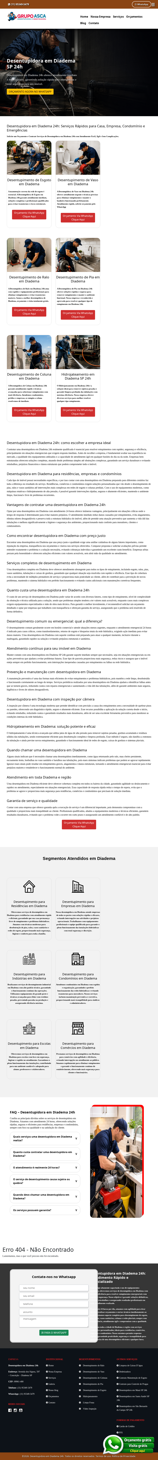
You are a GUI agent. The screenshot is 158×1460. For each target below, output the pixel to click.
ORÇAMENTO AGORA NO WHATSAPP (30, 91)
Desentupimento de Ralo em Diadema (29, 279)
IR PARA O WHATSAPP (54, 1332)
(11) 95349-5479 (19, 4)
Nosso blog (53, 1390)
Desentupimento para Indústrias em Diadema (29, 976)
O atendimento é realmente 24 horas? (45, 1167)
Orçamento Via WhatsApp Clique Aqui (79, 824)
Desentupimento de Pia (92, 1384)
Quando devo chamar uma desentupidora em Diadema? (45, 1196)
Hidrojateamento (90, 1396)
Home (84, 16)
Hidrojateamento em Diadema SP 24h (78, 376)
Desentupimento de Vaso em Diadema (78, 182)
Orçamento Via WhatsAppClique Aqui (29, 214)
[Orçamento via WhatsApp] (128, 1444)
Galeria (51, 1384)
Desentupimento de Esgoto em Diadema (29, 182)
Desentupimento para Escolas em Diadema (29, 1045)
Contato (94, 23)
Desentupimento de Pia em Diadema (78, 279)
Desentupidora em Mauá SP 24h (132, 1390)
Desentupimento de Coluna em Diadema (29, 376)
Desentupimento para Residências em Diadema (29, 904)
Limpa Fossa (88, 1402)
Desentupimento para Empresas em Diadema (78, 904)
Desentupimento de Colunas (94, 1378)
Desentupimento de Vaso (93, 1372)
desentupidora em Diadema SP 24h (49, 655)
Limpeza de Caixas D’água (130, 1365)
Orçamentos (134, 16)
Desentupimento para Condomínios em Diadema (78, 976)
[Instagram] (16, 1410)
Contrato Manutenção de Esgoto (132, 1378)
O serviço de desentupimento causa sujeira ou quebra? (45, 1181)
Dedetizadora (124, 1372)
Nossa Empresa (100, 16)
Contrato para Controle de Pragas (133, 1384)
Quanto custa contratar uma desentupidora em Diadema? (45, 1153)
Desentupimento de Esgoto (94, 1390)
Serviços (118, 16)
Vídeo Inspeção (89, 1409)
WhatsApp (142, 4)
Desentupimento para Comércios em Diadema (78, 1045)
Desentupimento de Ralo (93, 1365)
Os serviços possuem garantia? (45, 1210)
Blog (83, 23)
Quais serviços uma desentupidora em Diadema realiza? (45, 1138)
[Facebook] (10, 1410)
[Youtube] (21, 1410)
